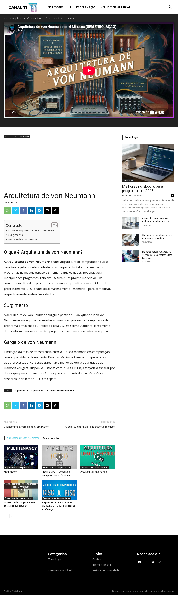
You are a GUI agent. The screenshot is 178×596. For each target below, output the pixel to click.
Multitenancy (10, 471)
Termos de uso (101, 564)
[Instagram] (159, 562)
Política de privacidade (105, 570)
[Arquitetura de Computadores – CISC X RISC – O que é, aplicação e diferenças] (59, 490)
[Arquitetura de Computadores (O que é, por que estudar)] (21, 490)
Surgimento (15, 235)
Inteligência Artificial (115, 7)
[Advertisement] (59, 165)
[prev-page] (6, 516)
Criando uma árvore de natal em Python (26, 426)
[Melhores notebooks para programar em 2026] (148, 163)
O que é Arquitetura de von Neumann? (32, 230)
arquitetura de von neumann (60, 390)
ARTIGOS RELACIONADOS (23, 438)
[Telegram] (39, 210)
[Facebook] (23, 210)
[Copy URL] (55, 210)
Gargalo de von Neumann (24, 239)
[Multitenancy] (21, 457)
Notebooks (55, 7)
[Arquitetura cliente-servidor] (97, 457)
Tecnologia (54, 559)
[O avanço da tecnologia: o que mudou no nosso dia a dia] (130, 240)
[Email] (47, 210)
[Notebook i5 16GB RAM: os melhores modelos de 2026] (130, 223)
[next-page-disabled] (11, 516)
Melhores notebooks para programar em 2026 (142, 188)
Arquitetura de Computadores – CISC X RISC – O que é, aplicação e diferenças (58, 506)
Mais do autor (51, 438)
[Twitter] (15, 210)
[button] (170, 7)
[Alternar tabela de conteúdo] (53, 225)
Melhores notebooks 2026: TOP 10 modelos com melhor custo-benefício (157, 255)
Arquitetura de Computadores (27, 18)
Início (6, 18)
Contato (97, 559)
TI (71, 7)
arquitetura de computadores (28, 390)
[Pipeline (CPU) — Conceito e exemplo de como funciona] (59, 457)
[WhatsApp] (7, 210)
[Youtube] (139, 562)
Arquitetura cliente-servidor (94, 471)
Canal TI (12, 202)
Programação (86, 7)
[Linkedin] (31, 210)
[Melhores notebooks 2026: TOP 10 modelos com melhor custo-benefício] (130, 256)
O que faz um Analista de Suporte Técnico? (90, 426)
